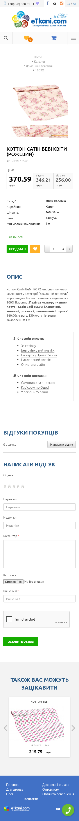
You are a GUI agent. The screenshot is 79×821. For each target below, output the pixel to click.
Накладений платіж (36, 359)
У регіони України (34, 392)
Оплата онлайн (33, 364)
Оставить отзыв (21, 641)
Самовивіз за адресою (38, 382)
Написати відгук (61, 444)
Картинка (9, 575)
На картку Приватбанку (39, 355)
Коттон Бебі (39, 701)
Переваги (10, 499)
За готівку (28, 345)
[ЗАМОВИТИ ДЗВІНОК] (68, 810)
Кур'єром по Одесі (35, 387)
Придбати (17, 249)
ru (74, 3)
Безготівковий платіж (37, 350)
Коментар (11, 535)
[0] (26, 38)
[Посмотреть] (20, 131)
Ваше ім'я (11, 590)
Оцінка (8, 475)
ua (68, 3)
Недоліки (9, 517)
